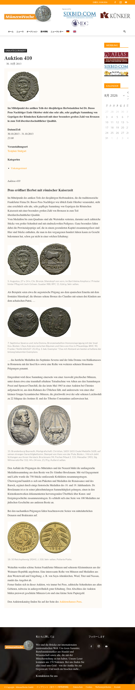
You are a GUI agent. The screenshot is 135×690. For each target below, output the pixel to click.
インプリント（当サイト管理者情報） (53, 687)
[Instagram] (120, 2)
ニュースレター (57, 31)
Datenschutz (78, 687)
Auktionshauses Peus (70, 601)
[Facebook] (115, 2)
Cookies (89, 687)
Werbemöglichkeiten (103, 687)
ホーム (11, 31)
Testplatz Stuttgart (17, 151)
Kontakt (117, 687)
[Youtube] (125, 2)
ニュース (20, 31)
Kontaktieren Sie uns (47, 675)
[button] (124, 31)
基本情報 (44, 31)
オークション (32, 31)
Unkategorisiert (15, 50)
